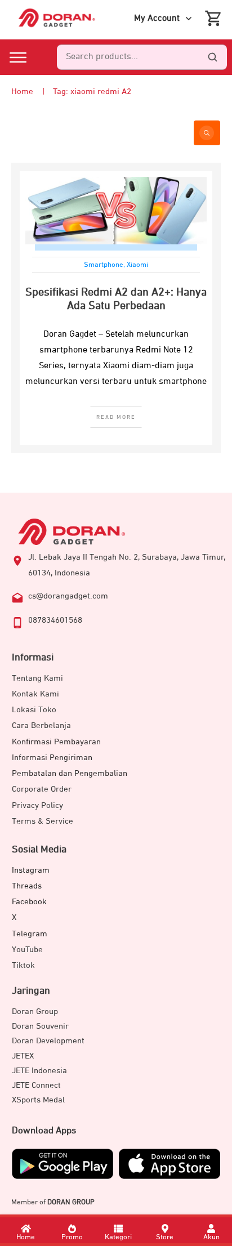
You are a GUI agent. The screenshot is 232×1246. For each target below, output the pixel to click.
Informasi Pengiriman (52, 757)
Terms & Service (42, 821)
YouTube (27, 949)
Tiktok (23, 965)
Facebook (29, 901)
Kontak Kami (35, 694)
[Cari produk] (212, 57)
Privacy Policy (37, 805)
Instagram (31, 870)
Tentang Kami (37, 678)
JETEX (23, 1056)
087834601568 (55, 620)
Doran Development (48, 1041)
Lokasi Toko (34, 709)
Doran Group (35, 1011)
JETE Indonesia (39, 1070)
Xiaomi (137, 265)
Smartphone (103, 265)
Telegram (29, 934)
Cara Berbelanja (41, 725)
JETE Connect (36, 1085)
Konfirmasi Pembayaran (56, 742)
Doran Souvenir (40, 1026)
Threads (27, 886)
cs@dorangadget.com (68, 596)
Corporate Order (42, 789)
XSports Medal (38, 1100)
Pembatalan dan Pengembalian (69, 773)
